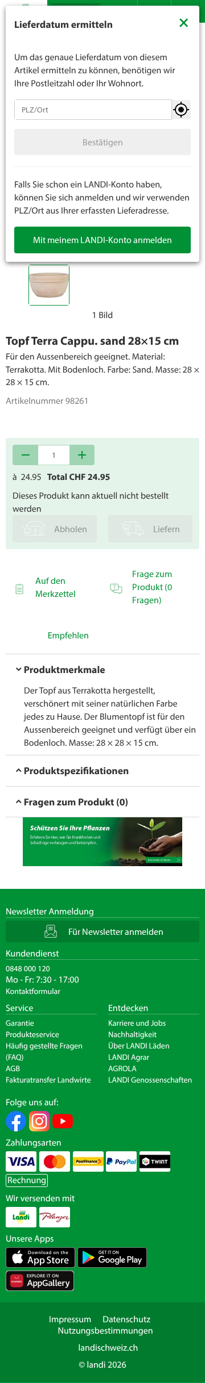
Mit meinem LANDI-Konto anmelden (102, 239)
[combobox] (93, 109)
